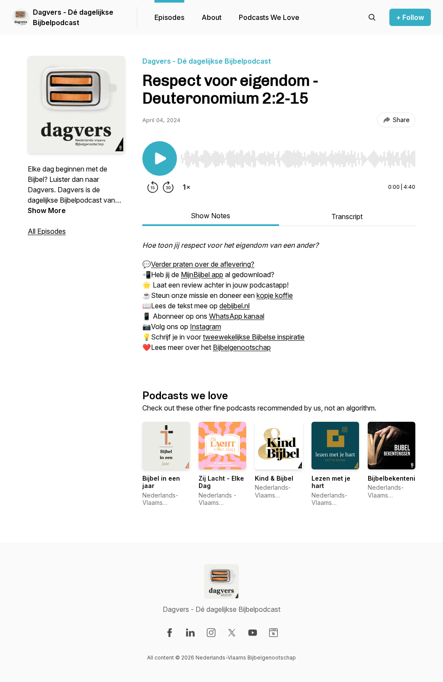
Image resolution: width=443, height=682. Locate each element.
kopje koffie (275, 295)
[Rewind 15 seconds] (153, 187)
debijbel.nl (234, 305)
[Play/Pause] (159, 158)
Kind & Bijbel (274, 478)
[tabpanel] (278, 300)
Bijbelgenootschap (242, 347)
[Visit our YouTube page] (252, 632)
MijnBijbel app (202, 274)
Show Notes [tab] (210, 215)
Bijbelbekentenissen (399, 478)
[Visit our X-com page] (232, 632)
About (212, 17)
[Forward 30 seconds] (168, 187)
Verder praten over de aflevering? (202, 264)
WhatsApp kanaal (236, 316)
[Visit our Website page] (273, 632)
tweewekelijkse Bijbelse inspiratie (254, 337)
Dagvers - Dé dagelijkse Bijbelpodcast (73, 17)
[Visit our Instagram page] (211, 632)
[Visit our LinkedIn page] (190, 632)
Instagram (205, 326)
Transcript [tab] (347, 216)
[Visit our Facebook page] (169, 632)
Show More (47, 210)
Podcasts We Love (269, 17)
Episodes (169, 17)
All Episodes (47, 231)
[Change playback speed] (186, 187)
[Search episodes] (372, 17)
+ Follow (410, 17)
